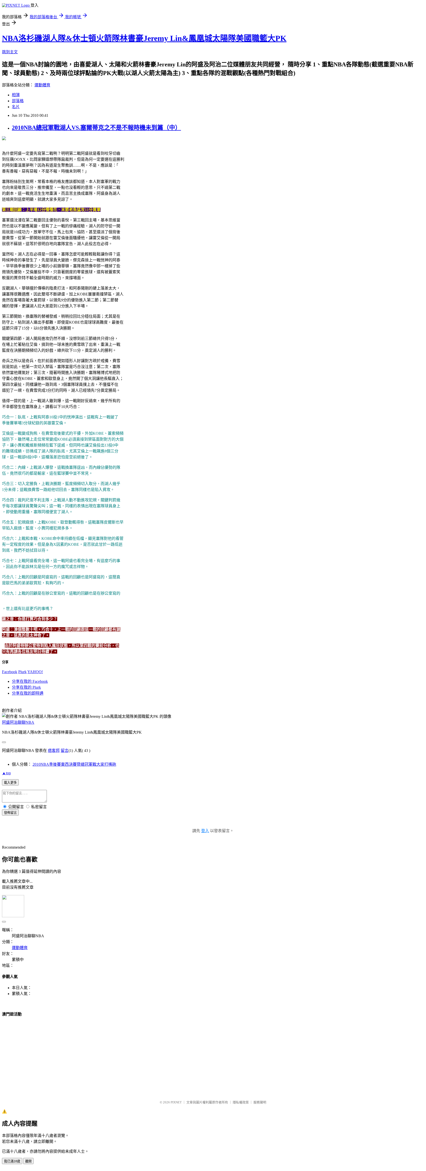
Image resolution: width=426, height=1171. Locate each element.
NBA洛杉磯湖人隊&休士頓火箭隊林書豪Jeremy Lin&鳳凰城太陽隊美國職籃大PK (144, 38)
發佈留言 (10, 813)
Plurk (22, 672)
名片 (16, 107)
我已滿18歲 (12, 1161)
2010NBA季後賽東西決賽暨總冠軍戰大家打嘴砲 (74, 764)
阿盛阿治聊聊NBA (18, 722)
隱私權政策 (241, 1102)
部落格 (18, 101)
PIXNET (176, 1102)
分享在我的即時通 (27, 693)
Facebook (9, 672)
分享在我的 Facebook (30, 681)
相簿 (16, 95)
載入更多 (10, 782)
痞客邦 (54, 750)
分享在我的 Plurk (26, 687)
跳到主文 (10, 52)
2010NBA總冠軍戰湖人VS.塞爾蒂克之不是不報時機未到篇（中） (96, 127)
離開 (28, 1161)
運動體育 (42, 85)
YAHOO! (35, 672)
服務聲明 (259, 1102)
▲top (6, 773)
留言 (65, 750)
